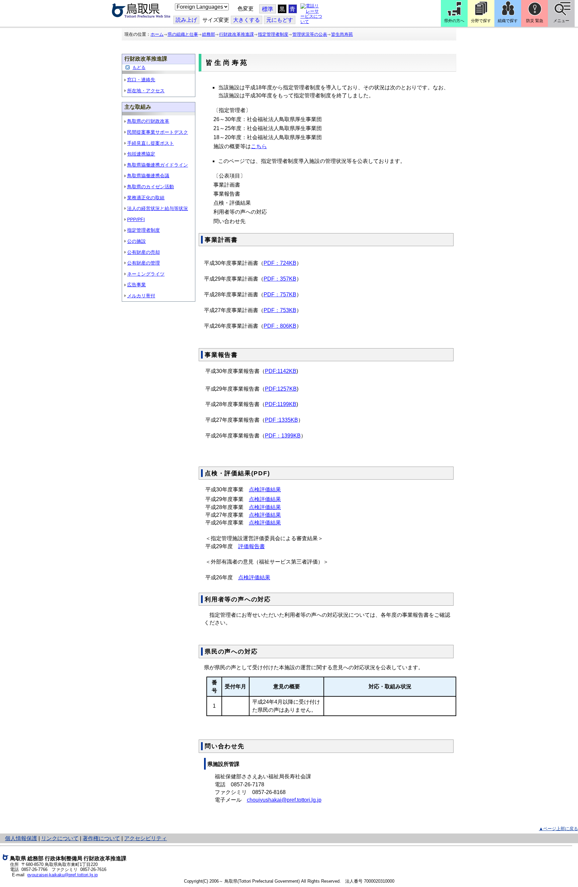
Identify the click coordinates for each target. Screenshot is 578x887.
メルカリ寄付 (141, 295)
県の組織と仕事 (183, 34)
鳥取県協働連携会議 (148, 175)
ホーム (157, 34)
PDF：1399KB (283, 435)
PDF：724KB (280, 263)
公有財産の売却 (143, 252)
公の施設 (136, 241)
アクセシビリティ (145, 838)
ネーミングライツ (146, 274)
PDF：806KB (280, 326)
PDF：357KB (280, 279)
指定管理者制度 (273, 34)
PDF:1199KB (280, 404)
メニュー (561, 20)
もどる (139, 67)
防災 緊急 (534, 20)
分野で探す (481, 20)
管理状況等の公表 (309, 34)
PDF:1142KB (280, 371)
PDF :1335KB (281, 420)
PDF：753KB (280, 310)
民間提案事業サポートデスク (157, 132)
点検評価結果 (265, 489)
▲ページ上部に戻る (558, 828)
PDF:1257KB (281, 389)
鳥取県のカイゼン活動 (150, 186)
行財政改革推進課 (236, 34)
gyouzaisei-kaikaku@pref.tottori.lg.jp (62, 874)
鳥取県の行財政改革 (148, 121)
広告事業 (136, 284)
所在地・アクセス (146, 90)
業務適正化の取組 (146, 197)
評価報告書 (251, 546)
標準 (267, 9)
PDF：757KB (280, 294)
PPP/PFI (136, 219)
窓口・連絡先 (141, 79)
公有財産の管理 (143, 263)
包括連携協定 (141, 154)
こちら (259, 146)
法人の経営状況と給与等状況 (157, 208)
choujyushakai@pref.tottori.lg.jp (284, 800)
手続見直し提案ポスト (150, 143)
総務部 (208, 34)
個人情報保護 (21, 838)
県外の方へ (454, 20)
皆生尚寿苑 (342, 34)
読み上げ (186, 20)
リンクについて (60, 838)
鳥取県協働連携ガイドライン (157, 165)
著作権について (101, 838)
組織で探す (508, 20)
